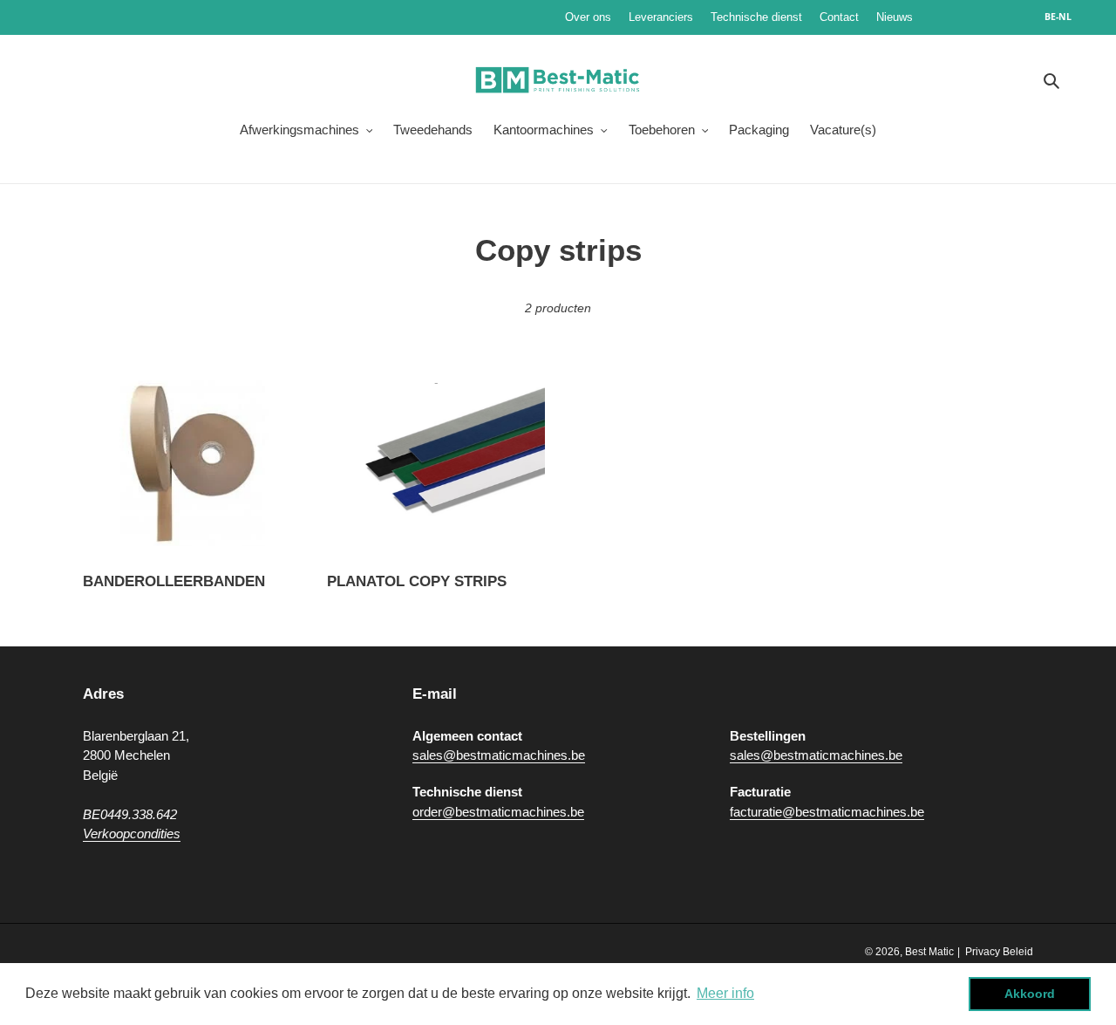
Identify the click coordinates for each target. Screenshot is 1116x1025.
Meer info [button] (725, 993)
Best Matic (929, 952)
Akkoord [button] (1029, 994)
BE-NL (1058, 16)
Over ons (588, 17)
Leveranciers (661, 17)
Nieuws (946, 17)
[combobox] (1067, 17)
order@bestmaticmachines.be (498, 811)
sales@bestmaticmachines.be (498, 755)
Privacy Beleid (999, 952)
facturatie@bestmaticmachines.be (827, 811)
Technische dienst (756, 17)
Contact (839, 17)
